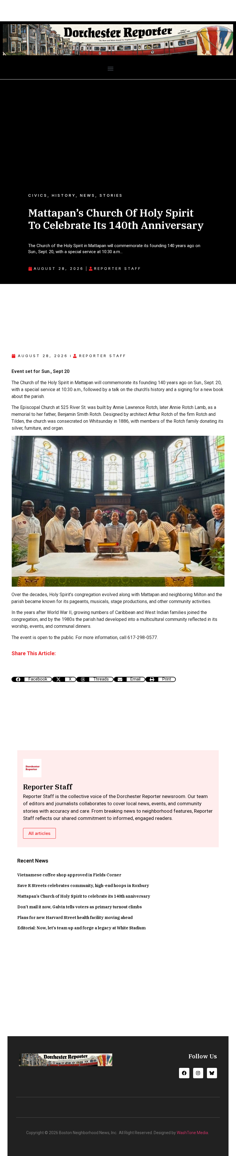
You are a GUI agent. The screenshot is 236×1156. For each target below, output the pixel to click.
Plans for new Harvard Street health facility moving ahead (75, 917)
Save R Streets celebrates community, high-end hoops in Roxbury (83, 885)
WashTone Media (192, 1132)
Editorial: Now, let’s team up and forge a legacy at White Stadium (81, 928)
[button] (110, 68)
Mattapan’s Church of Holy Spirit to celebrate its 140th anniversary (83, 896)
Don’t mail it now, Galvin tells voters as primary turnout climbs (79, 906)
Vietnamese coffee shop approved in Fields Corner (69, 875)
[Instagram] (198, 1073)
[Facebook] (184, 1073)
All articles (39, 833)
